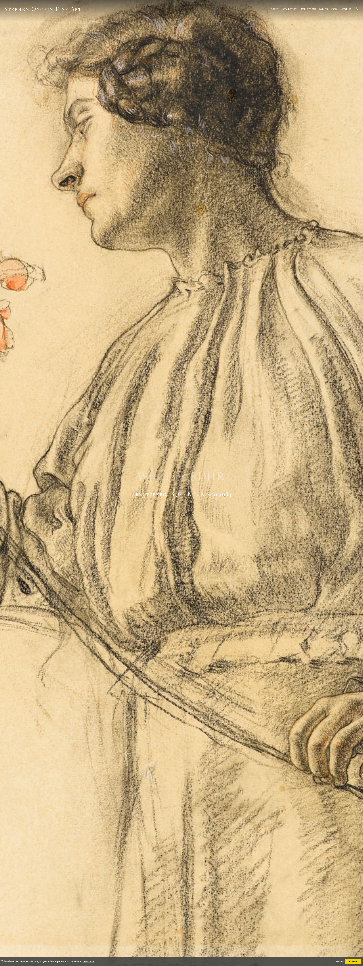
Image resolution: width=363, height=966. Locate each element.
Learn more (88, 961)
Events (323, 9)
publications (308, 9)
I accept (353, 961)
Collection (289, 9)
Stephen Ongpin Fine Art (43, 9)
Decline (340, 961)
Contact (346, 9)
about (274, 9)
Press (334, 9)
